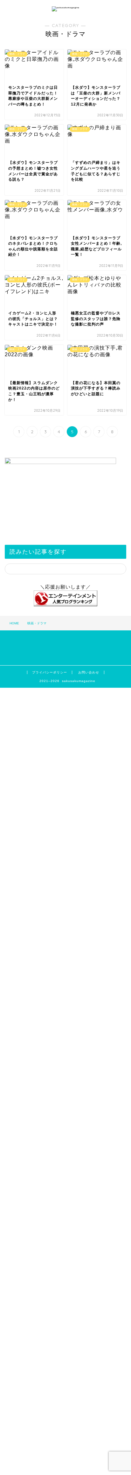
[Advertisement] (65, 1136)
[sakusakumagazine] (65, 7)
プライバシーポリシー (49, 672)
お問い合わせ (88, 672)
